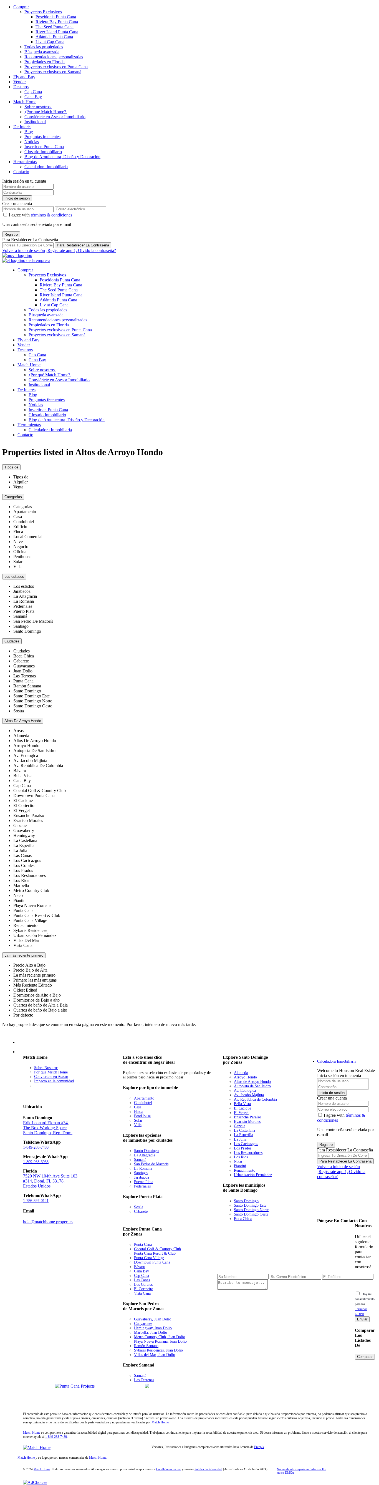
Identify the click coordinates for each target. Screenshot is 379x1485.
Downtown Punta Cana (152, 1262)
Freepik (259, 1447)
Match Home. (98, 1457)
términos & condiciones (51, 215)
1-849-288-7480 (36, 1147)
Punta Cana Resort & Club (155, 1253)
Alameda (241, 1073)
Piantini (240, 1166)
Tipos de (11, 467)
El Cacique (242, 1108)
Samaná (140, 1160)
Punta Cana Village (149, 1258)
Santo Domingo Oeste (251, 1214)
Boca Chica (243, 1219)
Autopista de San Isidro (252, 1086)
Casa (137, 1107)
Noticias (31, 141)
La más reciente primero (23, 955)
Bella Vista (242, 1104)
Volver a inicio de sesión (23, 250)
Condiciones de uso (168, 1469)
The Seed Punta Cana (55, 26)
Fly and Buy (24, 76)
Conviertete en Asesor (51, 1077)
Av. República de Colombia (255, 1099)
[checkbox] (358, 1293)
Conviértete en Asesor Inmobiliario (54, 116)
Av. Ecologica (245, 1090)
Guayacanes (143, 1324)
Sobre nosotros (38, 106)
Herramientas (25, 161)
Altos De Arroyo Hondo (22, 721)
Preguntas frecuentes (42, 136)
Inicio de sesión (17, 198)
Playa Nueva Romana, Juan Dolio (160, 1341)
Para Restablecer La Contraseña (83, 245)
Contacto (21, 171)
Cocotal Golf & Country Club (157, 1249)
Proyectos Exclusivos (43, 11)
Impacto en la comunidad (54, 1081)
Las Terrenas (144, 1380)
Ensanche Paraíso (247, 1117)
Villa (138, 1125)
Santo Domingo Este (250, 1205)
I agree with (40, 215)
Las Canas (142, 1280)
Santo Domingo (146, 1151)
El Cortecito (143, 1289)
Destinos (21, 86)
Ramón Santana (146, 1346)
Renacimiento (244, 1170)
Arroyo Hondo (245, 1077)
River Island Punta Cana (57, 31)
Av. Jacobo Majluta (249, 1095)
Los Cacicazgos (246, 1144)
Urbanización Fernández (253, 1175)
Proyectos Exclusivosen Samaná (126, 1396)
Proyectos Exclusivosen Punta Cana (36, 1396)
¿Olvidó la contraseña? (96, 250)
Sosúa (138, 1207)
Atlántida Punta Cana (54, 36)
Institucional (35, 121)
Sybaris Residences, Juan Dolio (158, 1350)
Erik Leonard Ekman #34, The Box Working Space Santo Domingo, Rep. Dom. (47, 1127)
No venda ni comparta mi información (301, 1469)
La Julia (240, 1139)
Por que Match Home (51, 1072)
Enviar (362, 1319)
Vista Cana (142, 1293)
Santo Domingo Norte (251, 1210)
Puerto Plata (143, 1182)
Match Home (24, 101)
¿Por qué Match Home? (45, 111)
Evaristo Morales (247, 1122)
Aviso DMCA (285, 1472)
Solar (138, 1120)
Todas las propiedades (43, 46)
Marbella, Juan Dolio (150, 1332)
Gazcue (239, 1126)
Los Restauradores (248, 1153)
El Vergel (241, 1113)
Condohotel (143, 1103)
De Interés (22, 126)
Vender (19, 81)
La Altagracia (144, 1155)
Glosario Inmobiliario (43, 151)
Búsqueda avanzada (41, 51)
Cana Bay (33, 96)
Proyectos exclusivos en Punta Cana (56, 66)
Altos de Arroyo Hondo (252, 1082)
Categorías (13, 497)
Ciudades (11, 641)
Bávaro (139, 1267)
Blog (28, 131)
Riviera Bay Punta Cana (57, 21)
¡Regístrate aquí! (60, 250)
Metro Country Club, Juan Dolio (159, 1337)
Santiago (141, 1173)
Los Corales (143, 1284)
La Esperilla (243, 1135)
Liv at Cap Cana (50, 41)
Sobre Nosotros (46, 1068)
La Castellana (244, 1130)
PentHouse (142, 1116)
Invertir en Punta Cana (44, 146)
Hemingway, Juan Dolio (153, 1328)
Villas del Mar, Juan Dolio (154, 1355)
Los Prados (242, 1148)
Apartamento (144, 1098)
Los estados (14, 576)
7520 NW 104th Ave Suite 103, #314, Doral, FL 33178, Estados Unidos (51, 1181)
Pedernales (142, 1186)
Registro (11, 234)
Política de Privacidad (208, 1469)
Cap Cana (33, 91)
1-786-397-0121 (36, 1201)
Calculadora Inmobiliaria (46, 166)
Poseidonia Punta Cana (56, 16)
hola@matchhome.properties (48, 1221)
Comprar (21, 6)
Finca (138, 1112)
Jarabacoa (141, 1177)
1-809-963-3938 (36, 1162)
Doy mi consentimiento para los (365, 1304)
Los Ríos (241, 1157)
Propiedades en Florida (44, 61)
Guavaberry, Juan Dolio (152, 1319)
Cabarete (141, 1211)
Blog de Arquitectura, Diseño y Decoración (62, 156)
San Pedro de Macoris (151, 1164)
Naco (238, 1161)
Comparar (365, 1357)
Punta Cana (143, 1244)
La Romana (143, 1168)
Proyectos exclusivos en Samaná (52, 71)
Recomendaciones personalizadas (53, 56)
